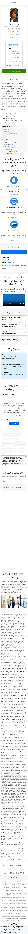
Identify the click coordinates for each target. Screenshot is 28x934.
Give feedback (13, 920)
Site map (7, 918)
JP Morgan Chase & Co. (16, 916)
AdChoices (8, 920)
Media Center (23, 916)
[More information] (15, 142)
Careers (3, 918)
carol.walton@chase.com (14, 65)
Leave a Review (13, 37)
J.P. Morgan (10, 916)
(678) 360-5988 (17, 61)
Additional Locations (14, 49)
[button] (26, 925)
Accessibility (23, 918)
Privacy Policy (12, 932)
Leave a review (14, 252)
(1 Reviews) (17, 34)
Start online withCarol (14, 71)
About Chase (4, 916)
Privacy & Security (12, 918)
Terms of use (18, 918)
